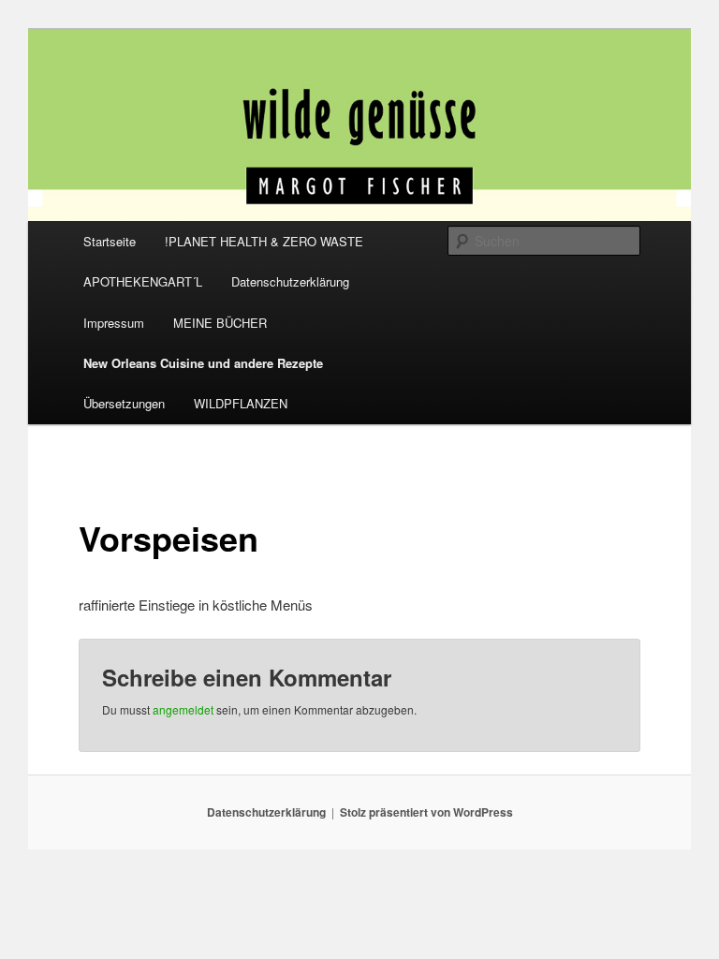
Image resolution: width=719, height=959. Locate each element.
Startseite (109, 241)
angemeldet (183, 709)
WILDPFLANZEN (240, 403)
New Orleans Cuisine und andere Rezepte (203, 363)
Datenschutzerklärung (290, 281)
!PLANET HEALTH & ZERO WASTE (264, 241)
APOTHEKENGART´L (142, 281)
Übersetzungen (124, 403)
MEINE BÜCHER (220, 323)
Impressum (113, 323)
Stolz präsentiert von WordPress (426, 812)
